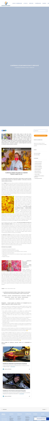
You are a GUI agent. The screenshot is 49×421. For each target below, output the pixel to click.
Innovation (12, 297)
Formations (19, 419)
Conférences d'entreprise (20, 67)
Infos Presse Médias (44, 416)
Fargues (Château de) (7, 297)
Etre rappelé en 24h (41, 418)
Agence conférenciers (17, 3)
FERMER (48, 418)
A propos (25, 3)
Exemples (44, 3)
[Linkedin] (5, 130)
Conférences (19, 418)
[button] (46, 131)
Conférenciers (38, 3)
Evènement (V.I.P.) (29, 295)
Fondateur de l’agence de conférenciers (11, 419)
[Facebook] (2, 130)
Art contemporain (4, 295)
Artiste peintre (9, 295)
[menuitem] (17, 3)
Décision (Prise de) (23, 295)
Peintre (16, 297)
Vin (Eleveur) (19, 297)
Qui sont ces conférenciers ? (27, 417)
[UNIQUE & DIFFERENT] (6, 3)
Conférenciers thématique (27, 420)
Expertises (31, 3)
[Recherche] (40, 131)
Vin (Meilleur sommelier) (25, 297)
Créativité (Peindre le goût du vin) (16, 295)
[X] (4, 130)
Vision (10, 416)
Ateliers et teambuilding (29, 67)
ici (11, 339)
